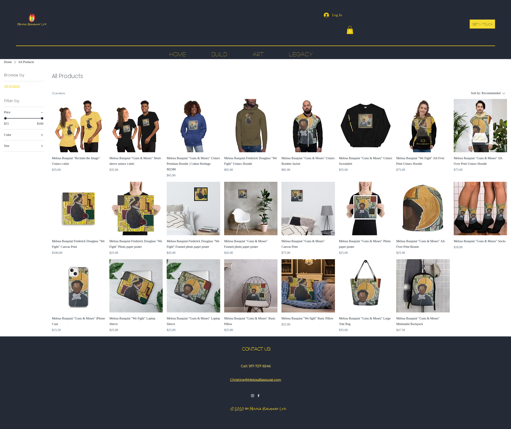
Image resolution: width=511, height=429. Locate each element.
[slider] (5, 118)
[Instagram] (253, 396)
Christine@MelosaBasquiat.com (255, 380)
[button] (350, 30)
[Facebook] (258, 396)
